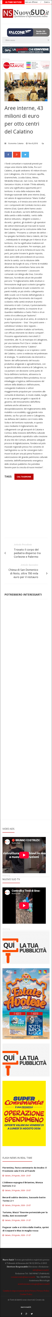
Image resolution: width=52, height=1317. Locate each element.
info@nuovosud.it (41, 1270)
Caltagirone (24, 476)
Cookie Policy (26, 1294)
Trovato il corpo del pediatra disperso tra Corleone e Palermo (27, 553)
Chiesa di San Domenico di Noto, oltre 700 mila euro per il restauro (23, 573)
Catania (20, 143)
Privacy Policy (43, 1290)
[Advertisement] (26, 510)
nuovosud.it (26, 1307)
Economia (12, 143)
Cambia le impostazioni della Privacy (19, 1290)
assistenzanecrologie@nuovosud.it (34, 1283)
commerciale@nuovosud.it (23, 1277)
